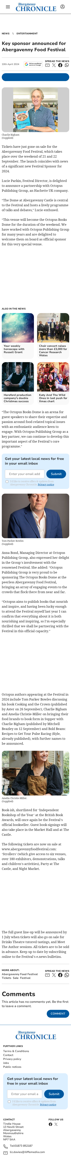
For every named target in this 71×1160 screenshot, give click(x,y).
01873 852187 (23, 1146)
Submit (56, 474)
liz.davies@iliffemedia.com (27, 1152)
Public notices (12, 1067)
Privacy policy (12, 1059)
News (5, 33)
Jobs (6, 1063)
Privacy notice (46, 484)
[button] (8, 7)
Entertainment (27, 33)
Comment (58, 1014)
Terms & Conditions (16, 1051)
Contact (8, 1055)
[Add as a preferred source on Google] (33, 64)
